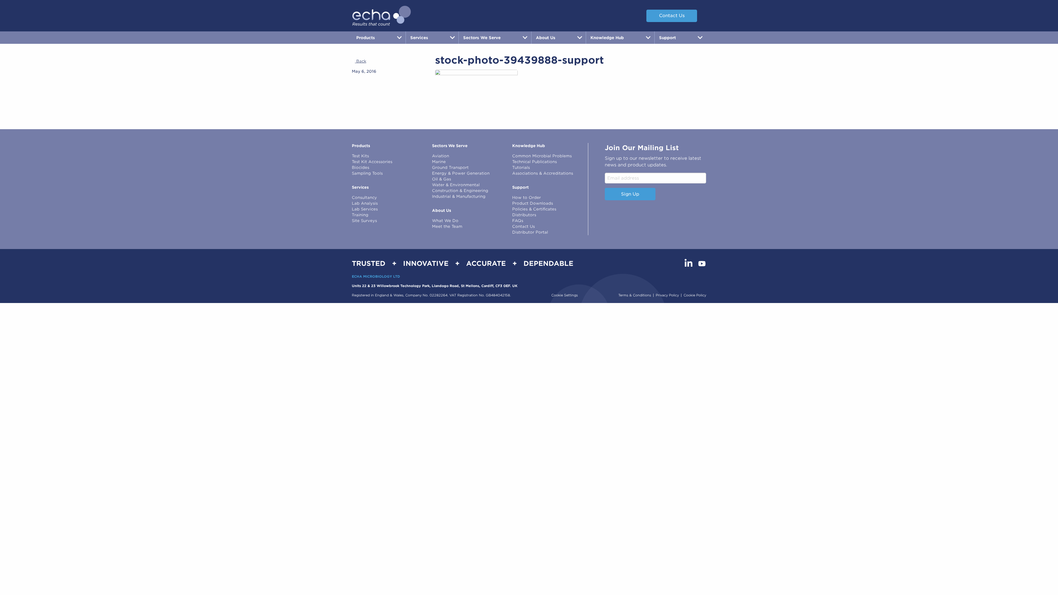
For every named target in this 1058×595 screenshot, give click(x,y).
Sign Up (630, 194)
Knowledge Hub (528, 146)
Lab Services (365, 209)
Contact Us (672, 15)
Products (361, 146)
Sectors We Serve (450, 146)
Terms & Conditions (634, 295)
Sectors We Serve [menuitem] (482, 37)
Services (360, 187)
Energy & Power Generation (461, 173)
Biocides (360, 167)
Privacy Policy (667, 295)
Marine (439, 161)
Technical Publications (534, 161)
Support (520, 187)
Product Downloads (532, 203)
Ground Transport (450, 167)
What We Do (445, 220)
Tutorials (521, 167)
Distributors (524, 215)
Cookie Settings (564, 295)
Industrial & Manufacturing (458, 196)
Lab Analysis (365, 203)
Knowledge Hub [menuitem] (607, 37)
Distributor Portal (530, 232)
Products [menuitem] (365, 37)
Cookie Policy (695, 295)
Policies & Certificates (534, 209)
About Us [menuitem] (545, 37)
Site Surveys (364, 220)
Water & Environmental (456, 185)
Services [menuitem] (419, 37)
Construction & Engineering (460, 190)
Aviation (440, 156)
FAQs (517, 220)
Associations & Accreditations (542, 173)
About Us (441, 210)
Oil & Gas (441, 179)
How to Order (526, 197)
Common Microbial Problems (542, 156)
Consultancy (364, 197)
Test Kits (360, 156)
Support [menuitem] (667, 37)
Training (360, 215)
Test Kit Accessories (372, 161)
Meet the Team (447, 226)
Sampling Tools (367, 173)
